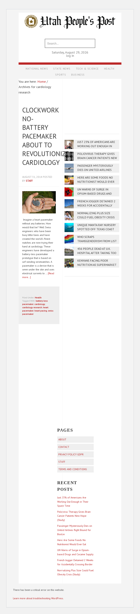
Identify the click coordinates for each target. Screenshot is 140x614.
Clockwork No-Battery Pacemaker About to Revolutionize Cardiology (45, 136)
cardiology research (32, 307)
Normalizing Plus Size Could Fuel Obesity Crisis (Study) (96, 217)
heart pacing (40, 310)
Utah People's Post (70, 12)
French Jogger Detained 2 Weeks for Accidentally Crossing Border (96, 205)
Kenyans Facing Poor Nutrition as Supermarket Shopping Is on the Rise (96, 265)
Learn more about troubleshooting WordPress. (38, 598)
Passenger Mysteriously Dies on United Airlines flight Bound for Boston (96, 170)
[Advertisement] (92, 104)
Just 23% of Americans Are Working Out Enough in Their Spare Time (96, 146)
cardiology (39, 304)
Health (38, 297)
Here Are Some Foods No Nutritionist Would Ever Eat (95, 182)
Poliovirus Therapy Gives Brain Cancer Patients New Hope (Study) (97, 158)
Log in (70, 55)
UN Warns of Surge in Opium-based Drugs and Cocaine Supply (94, 194)
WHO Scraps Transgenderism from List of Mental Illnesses (96, 241)
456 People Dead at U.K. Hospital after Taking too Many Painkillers (96, 253)
